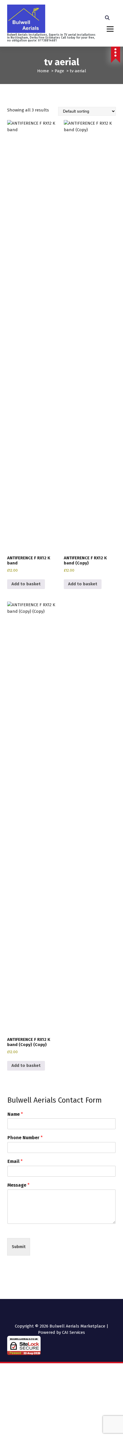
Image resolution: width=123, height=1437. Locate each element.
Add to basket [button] (26, 583)
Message (18, 1185)
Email (15, 1161)
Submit (18, 1246)
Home (43, 70)
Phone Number (25, 1137)
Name (15, 1114)
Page (59, 70)
